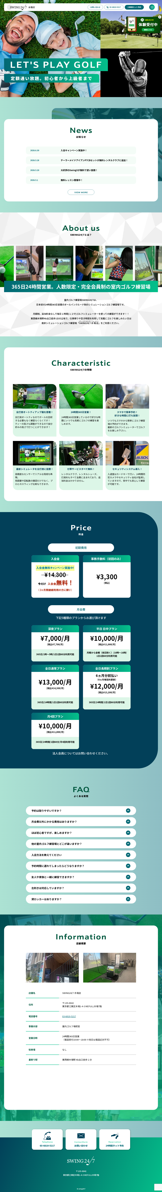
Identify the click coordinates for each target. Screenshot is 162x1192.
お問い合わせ (95, 7)
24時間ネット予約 (134, 7)
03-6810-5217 (115, 7)
